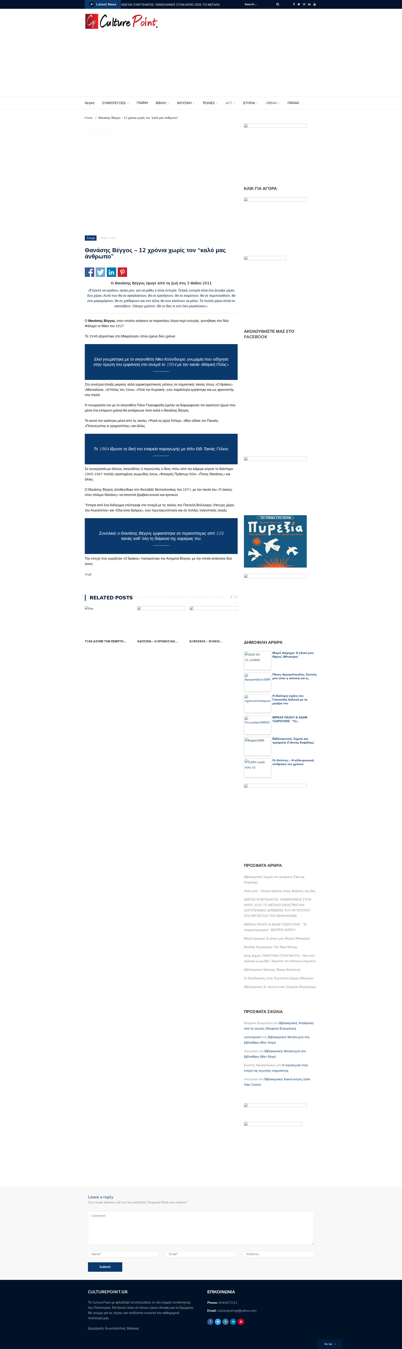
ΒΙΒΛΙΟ (161, 103)
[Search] (277, 4)
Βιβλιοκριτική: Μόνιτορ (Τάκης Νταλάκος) (272, 970)
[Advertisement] (201, 65)
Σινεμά (91, 238)
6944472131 (228, 1303)
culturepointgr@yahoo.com (237, 1311)
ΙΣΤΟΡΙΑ (249, 103)
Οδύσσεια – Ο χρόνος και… (105, 641)
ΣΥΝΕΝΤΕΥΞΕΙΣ (114, 103)
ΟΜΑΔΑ (293, 103)
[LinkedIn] (309, 4)
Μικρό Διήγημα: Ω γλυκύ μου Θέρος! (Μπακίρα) (277, 938)
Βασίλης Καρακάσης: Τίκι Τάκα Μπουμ (270, 947)
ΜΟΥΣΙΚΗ (184, 103)
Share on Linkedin (111, 272)
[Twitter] (299, 4)
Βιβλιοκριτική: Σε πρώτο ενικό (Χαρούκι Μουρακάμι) (280, 987)
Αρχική (89, 103)
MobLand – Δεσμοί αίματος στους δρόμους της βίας (280, 891)
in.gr (88, 574)
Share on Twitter (100, 272)
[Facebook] (294, 4)
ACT (229, 103)
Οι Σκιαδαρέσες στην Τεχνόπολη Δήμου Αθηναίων (278, 978)
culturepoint (253, 1037)
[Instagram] (304, 4)
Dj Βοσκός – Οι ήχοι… (153, 641)
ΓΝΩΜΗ (142, 103)
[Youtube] (314, 4)
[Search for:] (257, 4)
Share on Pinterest (122, 272)
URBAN (271, 103)
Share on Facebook (89, 272)
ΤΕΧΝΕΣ (208, 103)
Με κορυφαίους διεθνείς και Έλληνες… (210, 644)
